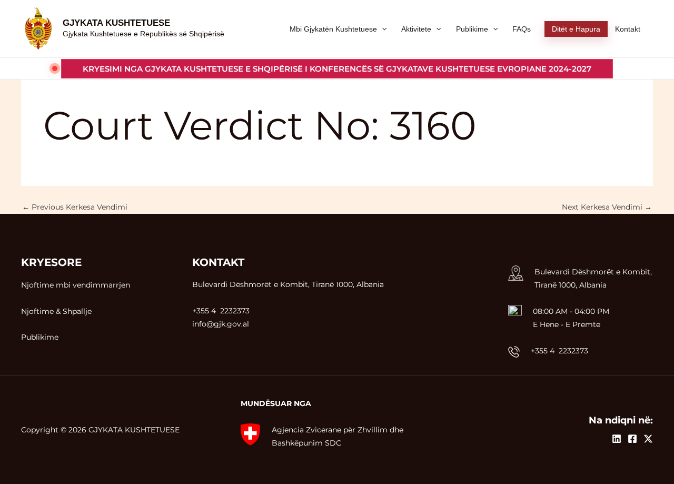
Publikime (39, 337)
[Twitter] (648, 438)
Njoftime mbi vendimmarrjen (75, 285)
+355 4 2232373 (559, 350)
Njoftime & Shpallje (56, 311)
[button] (337, 68)
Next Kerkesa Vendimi (607, 207)
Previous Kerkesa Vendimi (74, 207)
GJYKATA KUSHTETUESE (116, 23)
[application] (381, 29)
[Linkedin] (616, 438)
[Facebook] (632, 438)
